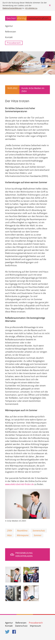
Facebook (14, 632)
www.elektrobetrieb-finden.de (19, 484)
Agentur (9, 26)
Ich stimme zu (31, 8)
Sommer (37, 535)
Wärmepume (23, 535)
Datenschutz (21, 625)
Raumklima (22, 530)
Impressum (35, 625)
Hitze (9, 535)
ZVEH (9, 530)
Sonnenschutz (39, 530)
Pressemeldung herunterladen (24, 554)
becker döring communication (28, 18)
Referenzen (10, 31)
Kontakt (9, 37)
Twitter (7, 632)
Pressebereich (14, 42)
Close (49, 5)
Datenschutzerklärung (12, 8)
